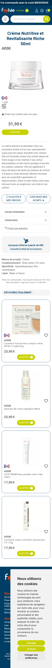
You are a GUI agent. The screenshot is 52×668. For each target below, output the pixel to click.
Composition (11, 220)
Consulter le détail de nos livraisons (26, 249)
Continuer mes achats (38, 199)
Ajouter (24, 357)
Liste (6, 625)
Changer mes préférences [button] (31, 656)
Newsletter (9, 632)
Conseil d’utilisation (15, 212)
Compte (8, 622)
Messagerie (9, 628)
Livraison (8, 641)
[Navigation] (5, 19)
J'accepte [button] (31, 643)
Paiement (8, 638)
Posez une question (17, 228)
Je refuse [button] (31, 649)
